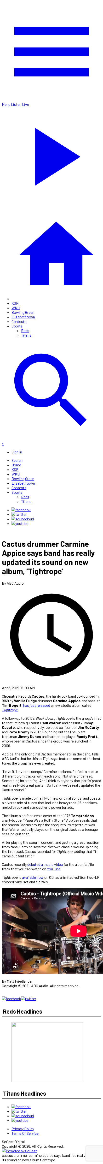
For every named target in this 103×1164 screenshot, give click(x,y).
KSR (14, 303)
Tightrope (10, 709)
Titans (26, 335)
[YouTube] (19, 523)
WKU (15, 307)
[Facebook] (21, 509)
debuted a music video (45, 864)
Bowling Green (22, 312)
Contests (18, 321)
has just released (36, 705)
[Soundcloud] (22, 519)
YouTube (54, 869)
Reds (25, 330)
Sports (17, 326)
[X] (19, 514)
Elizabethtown (23, 317)
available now (33, 877)
